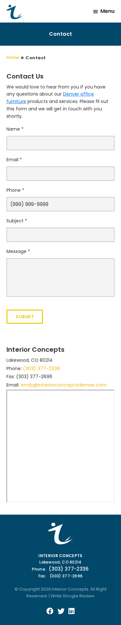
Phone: (39, 569)
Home (12, 57)
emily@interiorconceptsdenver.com (64, 384)
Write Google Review (73, 596)
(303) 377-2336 (41, 368)
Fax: (42, 576)
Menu (107, 11)
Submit (24, 316)
